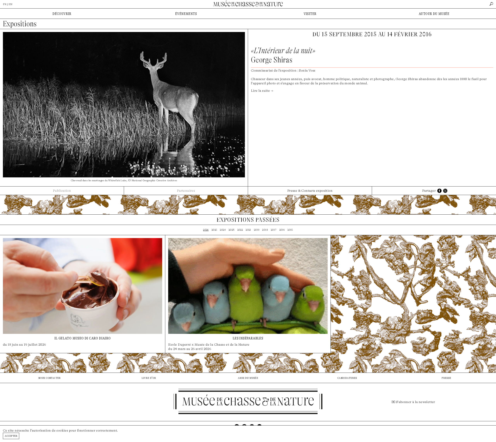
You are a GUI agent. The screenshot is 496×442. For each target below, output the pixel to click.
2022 (240, 229)
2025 (214, 229)
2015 (290, 229)
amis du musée (248, 378)
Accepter (11, 436)
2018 (265, 229)
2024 (223, 229)
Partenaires (186, 191)
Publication (62, 191)
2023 (231, 229)
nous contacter (49, 378)
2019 (256, 229)
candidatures (347, 378)
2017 (273, 229)
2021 (248, 229)
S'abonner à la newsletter (415, 402)
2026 (206, 229)
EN (10, 4)
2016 (282, 229)
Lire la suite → (262, 90)
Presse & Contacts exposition (309, 191)
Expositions (20, 23)
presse (446, 378)
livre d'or (149, 378)
